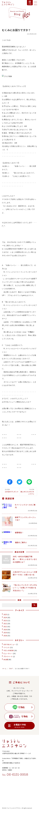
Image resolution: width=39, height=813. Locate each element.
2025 (5, 614)
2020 (5, 629)
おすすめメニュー (9, 644)
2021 (5, 626)
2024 (5, 617)
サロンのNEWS (8, 650)
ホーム (4, 668)
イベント (6, 647)
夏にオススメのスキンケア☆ (27, 492)
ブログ (11, 668)
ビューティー (7, 653)
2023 (5, 620)
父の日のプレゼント (12, 491)
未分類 (5, 659)
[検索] (34, 605)
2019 (5, 632)
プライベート (8, 656)
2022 (5, 623)
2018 (5, 635)
